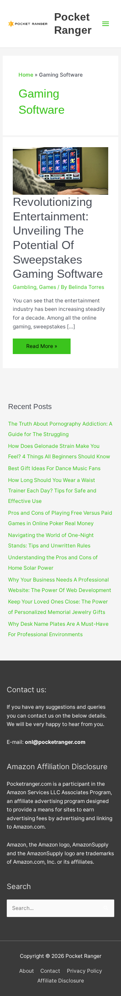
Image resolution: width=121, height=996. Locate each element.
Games (47, 287)
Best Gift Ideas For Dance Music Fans (54, 468)
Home (25, 75)
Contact (50, 971)
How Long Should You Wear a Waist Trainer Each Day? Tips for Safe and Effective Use (52, 490)
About (26, 971)
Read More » (45, 348)
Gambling (24, 287)
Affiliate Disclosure (60, 980)
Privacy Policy (84, 971)
